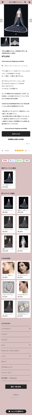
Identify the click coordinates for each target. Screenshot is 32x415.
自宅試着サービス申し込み (9, 378)
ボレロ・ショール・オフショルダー (10, 350)
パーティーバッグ (6, 372)
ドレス (3, 345)
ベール (3, 356)
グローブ (3, 361)
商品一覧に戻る (16, 387)
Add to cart (16, 134)
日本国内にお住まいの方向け (16, 139)
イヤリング (4, 334)
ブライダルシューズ (6, 367)
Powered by (14, 397)
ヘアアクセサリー (6, 329)
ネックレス (4, 339)
